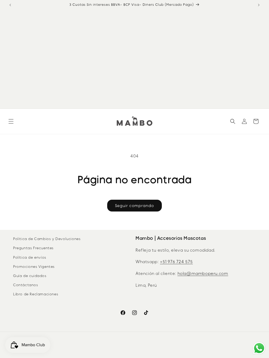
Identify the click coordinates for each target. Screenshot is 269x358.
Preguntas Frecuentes (33, 248)
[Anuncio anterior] (10, 5)
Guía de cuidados (29, 276)
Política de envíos (29, 257)
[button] (11, 121)
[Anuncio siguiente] (259, 5)
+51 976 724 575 (176, 261)
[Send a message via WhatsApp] (259, 348)
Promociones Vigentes (34, 266)
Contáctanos (25, 285)
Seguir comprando (134, 205)
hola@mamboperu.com (203, 273)
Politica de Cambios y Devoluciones (46, 239)
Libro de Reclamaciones (35, 294)
